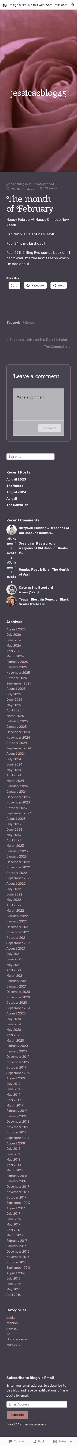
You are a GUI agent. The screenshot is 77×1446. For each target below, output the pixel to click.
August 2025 (16, 689)
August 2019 (15, 1078)
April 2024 (13, 775)
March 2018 (14, 1170)
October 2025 (16, 678)
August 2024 (16, 754)
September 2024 (18, 748)
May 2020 (13, 1030)
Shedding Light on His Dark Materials (39, 340)
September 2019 (18, 1073)
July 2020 (13, 1019)
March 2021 (14, 976)
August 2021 (15, 948)
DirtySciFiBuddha (32, 528)
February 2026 (17, 662)
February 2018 (16, 1176)
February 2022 (17, 916)
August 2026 (16, 629)
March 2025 (15, 716)
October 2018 (16, 1132)
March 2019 (14, 1105)
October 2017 (16, 1197)
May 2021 (13, 965)
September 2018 (18, 1138)
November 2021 (17, 932)
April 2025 (13, 710)
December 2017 (17, 1187)
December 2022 (18, 862)
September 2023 (18, 813)
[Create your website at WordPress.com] (38, 5)
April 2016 (13, 1295)
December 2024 (18, 732)
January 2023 (16, 856)
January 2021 (16, 986)
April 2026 (13, 651)
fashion (12, 1323)
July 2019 (13, 1084)
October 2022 (16, 873)
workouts (13, 1345)
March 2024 (15, 781)
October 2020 (16, 1003)
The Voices (15, 486)
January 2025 (16, 727)
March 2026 (15, 656)
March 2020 (15, 1040)
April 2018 (13, 1165)
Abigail (11, 498)
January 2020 (16, 1051)
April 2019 (13, 1100)
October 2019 (16, 1067)
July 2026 (13, 635)
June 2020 (14, 1024)
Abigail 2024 (16, 492)
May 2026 (13, 645)
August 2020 (16, 1013)
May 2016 (13, 1289)
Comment (49, 428)
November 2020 (18, 997)
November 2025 (18, 673)
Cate (23, 588)
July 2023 (13, 824)
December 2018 (17, 1121)
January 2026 (16, 667)
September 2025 (18, 683)
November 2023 (18, 802)
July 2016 (13, 1278)
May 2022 (13, 900)
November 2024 (18, 737)
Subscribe (17, 1415)
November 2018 (17, 1127)
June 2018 (14, 1154)
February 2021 (16, 981)
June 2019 (14, 1089)
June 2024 (14, 764)
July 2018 (13, 1149)
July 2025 (13, 694)
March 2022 (15, 910)
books (10, 1318)
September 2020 (18, 1008)
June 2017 (14, 1219)
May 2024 (13, 770)
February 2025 (17, 721)
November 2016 (17, 1257)
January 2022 (16, 921)
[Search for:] (30, 456)
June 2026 (14, 640)
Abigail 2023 (16, 479)
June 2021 (14, 959)
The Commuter (56, 347)
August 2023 (16, 819)
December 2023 (18, 797)
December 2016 (17, 1251)
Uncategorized (43, 184)
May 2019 (13, 1095)
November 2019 (17, 1062)
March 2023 (15, 846)
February (29, 322)
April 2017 (13, 1230)
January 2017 (16, 1246)
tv (8, 1334)
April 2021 (13, 970)
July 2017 (13, 1213)
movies (11, 1328)
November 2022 (18, 867)
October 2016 (16, 1262)
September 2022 (18, 878)
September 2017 (18, 1203)
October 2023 (16, 808)
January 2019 (16, 1116)
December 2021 (17, 927)
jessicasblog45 (38, 92)
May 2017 (13, 1224)
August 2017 (15, 1208)
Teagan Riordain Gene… (37, 599)
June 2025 (14, 699)
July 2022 (13, 889)
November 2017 (17, 1192)
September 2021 (18, 943)
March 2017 (14, 1235)
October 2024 (16, 743)
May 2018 (13, 1159)
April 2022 (13, 905)
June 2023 (14, 829)
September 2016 (18, 1268)
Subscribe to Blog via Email (30, 1378)
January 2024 (16, 792)
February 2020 (17, 1046)
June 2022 (14, 894)
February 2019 (16, 1111)
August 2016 (15, 1273)
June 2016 (14, 1284)
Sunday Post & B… (33, 569)
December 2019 (17, 1057)
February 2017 (16, 1241)
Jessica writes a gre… (36, 543)
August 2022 (16, 884)
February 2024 (17, 786)
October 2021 (16, 938)
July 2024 (13, 759)
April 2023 (13, 840)
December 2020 (18, 992)
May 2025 (13, 705)
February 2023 (17, 851)
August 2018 (15, 1143)
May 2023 (13, 835)
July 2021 (13, 954)
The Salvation (17, 505)
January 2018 (16, 1181)
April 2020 (13, 1035)
